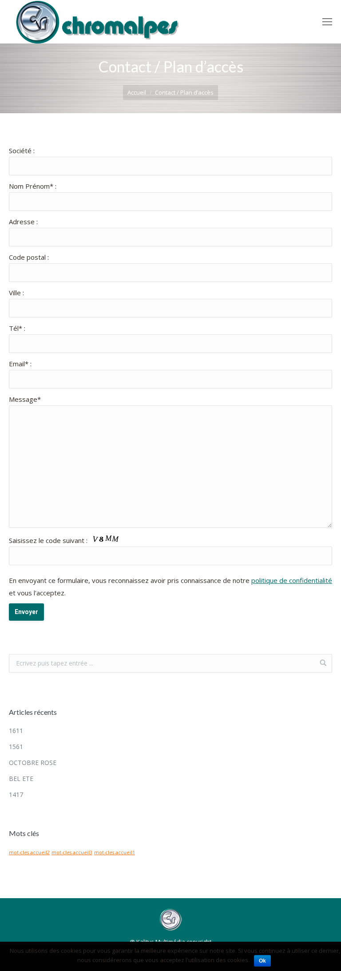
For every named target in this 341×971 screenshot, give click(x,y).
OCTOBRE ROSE (32, 762)
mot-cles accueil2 (29, 852)
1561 (16, 746)
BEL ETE (21, 778)
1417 (16, 794)
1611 (16, 730)
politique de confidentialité (291, 580)
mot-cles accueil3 (72, 852)
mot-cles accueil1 (114, 852)
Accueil (136, 92)
